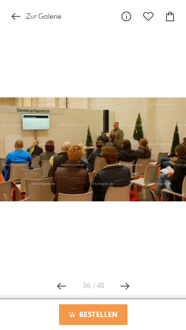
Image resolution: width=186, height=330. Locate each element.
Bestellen (97, 315)
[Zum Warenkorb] (170, 16)
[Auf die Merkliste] (148, 16)
